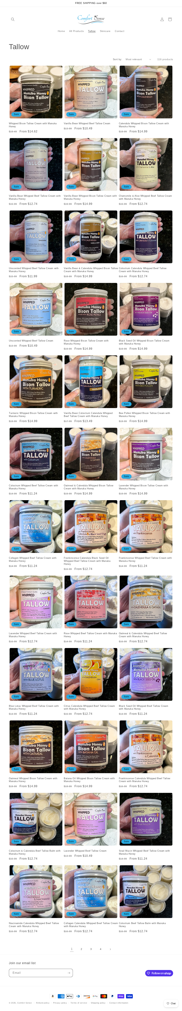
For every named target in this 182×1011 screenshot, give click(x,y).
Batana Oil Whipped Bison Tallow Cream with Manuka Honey (89, 780)
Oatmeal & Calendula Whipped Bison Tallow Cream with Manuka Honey (88, 487)
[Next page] (110, 949)
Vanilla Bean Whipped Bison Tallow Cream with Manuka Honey (90, 197)
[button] (13, 19)
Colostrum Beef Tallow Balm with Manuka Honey (142, 925)
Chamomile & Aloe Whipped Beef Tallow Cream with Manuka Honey (145, 197)
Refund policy (42, 1003)
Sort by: (117, 59)
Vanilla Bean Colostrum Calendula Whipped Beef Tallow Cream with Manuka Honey (88, 414)
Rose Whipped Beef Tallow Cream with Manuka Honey (90, 635)
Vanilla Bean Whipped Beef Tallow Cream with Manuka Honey (35, 197)
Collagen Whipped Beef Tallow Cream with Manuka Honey (32, 559)
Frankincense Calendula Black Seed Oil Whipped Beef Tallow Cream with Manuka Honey (87, 561)
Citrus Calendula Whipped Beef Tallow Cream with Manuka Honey (89, 707)
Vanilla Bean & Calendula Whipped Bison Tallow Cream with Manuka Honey (91, 270)
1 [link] (72, 948)
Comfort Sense (24, 1003)
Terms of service (79, 1003)
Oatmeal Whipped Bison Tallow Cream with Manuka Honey (33, 780)
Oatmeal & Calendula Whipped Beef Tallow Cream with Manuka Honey (143, 635)
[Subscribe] (69, 973)
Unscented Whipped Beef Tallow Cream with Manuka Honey (34, 270)
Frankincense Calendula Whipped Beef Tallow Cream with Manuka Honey (144, 780)
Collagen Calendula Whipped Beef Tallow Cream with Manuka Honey (91, 925)
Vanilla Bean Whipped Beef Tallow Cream (87, 123)
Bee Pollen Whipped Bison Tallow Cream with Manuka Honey (144, 414)
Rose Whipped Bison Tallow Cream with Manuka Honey (86, 342)
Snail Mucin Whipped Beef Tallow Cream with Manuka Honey (144, 852)
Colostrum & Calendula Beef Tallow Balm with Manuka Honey (35, 852)
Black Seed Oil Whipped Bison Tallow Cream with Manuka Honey (144, 342)
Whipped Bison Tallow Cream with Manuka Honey (33, 125)
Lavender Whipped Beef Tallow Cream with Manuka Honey (33, 635)
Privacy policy (60, 1003)
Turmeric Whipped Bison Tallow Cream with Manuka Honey (33, 414)
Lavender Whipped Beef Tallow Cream (85, 850)
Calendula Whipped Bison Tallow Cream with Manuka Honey (144, 125)
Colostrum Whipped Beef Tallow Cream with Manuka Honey (33, 487)
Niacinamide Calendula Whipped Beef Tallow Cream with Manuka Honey (34, 925)
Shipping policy (98, 1003)
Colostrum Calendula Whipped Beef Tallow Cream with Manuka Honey (143, 270)
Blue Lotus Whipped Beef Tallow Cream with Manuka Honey (34, 707)
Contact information (118, 1003)
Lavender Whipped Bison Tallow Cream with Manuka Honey (143, 487)
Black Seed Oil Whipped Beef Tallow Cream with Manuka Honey (143, 707)
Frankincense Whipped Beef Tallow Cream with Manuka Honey (145, 559)
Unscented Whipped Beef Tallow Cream (31, 340)
